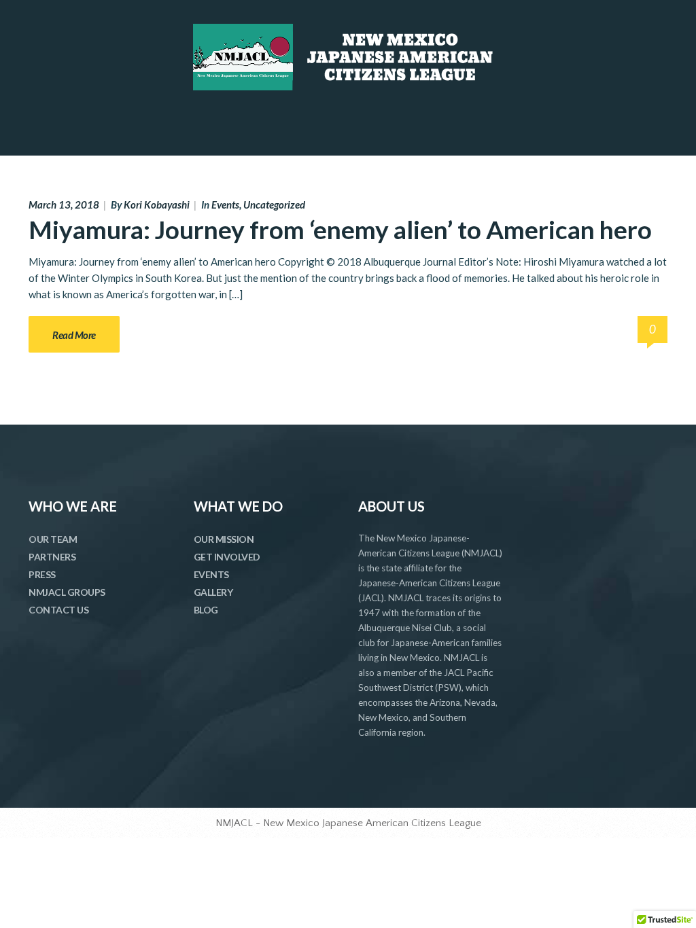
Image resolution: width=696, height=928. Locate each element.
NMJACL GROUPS (67, 592)
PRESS (42, 574)
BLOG (206, 609)
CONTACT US (58, 609)
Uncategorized (274, 204)
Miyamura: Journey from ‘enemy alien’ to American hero (340, 229)
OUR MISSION (224, 539)
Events (225, 204)
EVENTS (211, 574)
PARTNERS (52, 557)
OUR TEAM (53, 539)
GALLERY (213, 592)
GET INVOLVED (227, 557)
